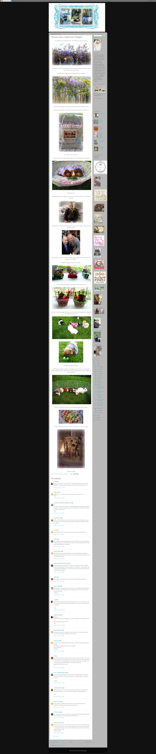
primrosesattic (56, 640)
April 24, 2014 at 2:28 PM (59, 717)
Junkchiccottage (57, 615)
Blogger (84, 750)
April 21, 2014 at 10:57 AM (59, 625)
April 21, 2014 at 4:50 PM (59, 667)
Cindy (55, 599)
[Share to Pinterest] (78, 474)
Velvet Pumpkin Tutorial (100, 128)
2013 (97, 415)
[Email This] (73, 474)
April (98, 384)
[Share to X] (75, 474)
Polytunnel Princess (57, 722)
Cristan (55, 530)
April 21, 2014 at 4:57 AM (59, 558)
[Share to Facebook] (76, 474)
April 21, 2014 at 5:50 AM (59, 572)
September (99, 373)
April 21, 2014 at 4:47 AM (59, 546)
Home (71, 742)
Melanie (55, 539)
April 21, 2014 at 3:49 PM (59, 635)
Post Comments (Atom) (60, 745)
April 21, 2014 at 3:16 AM (59, 513)
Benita (55, 577)
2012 (97, 417)
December (99, 367)
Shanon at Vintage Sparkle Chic (60, 672)
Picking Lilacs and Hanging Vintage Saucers (100, 388)
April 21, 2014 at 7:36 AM (59, 594)
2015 (97, 363)
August (98, 375)
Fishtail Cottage (57, 712)
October (98, 371)
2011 (97, 419)
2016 (97, 360)
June (98, 380)
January (98, 412)
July (98, 378)
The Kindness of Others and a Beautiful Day (100, 404)
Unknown (56, 492)
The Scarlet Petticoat (58, 630)
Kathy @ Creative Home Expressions (61, 563)
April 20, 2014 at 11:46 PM (59, 487)
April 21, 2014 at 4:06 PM (59, 651)
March (98, 408)
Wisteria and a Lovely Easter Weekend (100, 396)
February (99, 410)
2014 (97, 365)
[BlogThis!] (74, 474)
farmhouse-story (57, 701)
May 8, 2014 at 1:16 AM (58, 733)
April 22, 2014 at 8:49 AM (59, 696)
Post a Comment (55, 736)
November (99, 369)
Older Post (88, 742)
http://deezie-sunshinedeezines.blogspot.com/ (62, 502)
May (98, 382)
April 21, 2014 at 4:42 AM (59, 534)
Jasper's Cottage (57, 586)
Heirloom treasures (57, 551)
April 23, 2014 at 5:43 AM (59, 707)
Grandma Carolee (57, 518)
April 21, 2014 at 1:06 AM (59, 497)
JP (54, 656)
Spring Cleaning (102, 113)
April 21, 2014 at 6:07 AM (59, 581)
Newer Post (54, 742)
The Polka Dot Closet (58, 687)
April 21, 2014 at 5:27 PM (59, 683)
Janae (55, 481)
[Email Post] (71, 474)
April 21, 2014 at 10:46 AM (59, 610)
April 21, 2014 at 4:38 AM (59, 525)
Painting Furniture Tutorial (101, 121)
